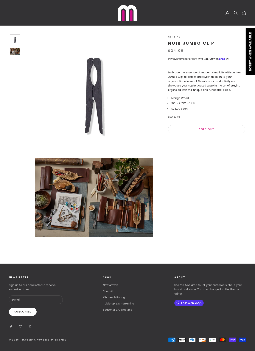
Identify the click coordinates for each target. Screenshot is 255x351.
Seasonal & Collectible (117, 310)
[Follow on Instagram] (20, 327)
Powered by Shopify (52, 339)
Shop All (108, 291)
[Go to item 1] (15, 40)
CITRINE (174, 36)
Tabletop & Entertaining (118, 303)
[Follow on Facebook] (11, 327)
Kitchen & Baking (114, 297)
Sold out (206, 129)
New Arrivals (110, 285)
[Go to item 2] (15, 51)
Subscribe (22, 311)
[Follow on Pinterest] (30, 327)
